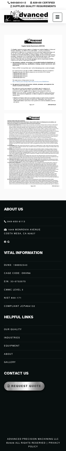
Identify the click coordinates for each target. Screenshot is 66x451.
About (8, 354)
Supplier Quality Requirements (34, 6)
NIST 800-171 (13, 298)
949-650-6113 (18, 3)
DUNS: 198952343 (16, 265)
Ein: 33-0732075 (15, 282)
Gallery (10, 362)
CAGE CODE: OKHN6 (17, 273)
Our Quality (13, 330)
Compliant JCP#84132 (19, 306)
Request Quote (26, 386)
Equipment (12, 346)
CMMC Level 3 (13, 290)
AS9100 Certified (43, 3)
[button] (57, 17)
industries (12, 338)
